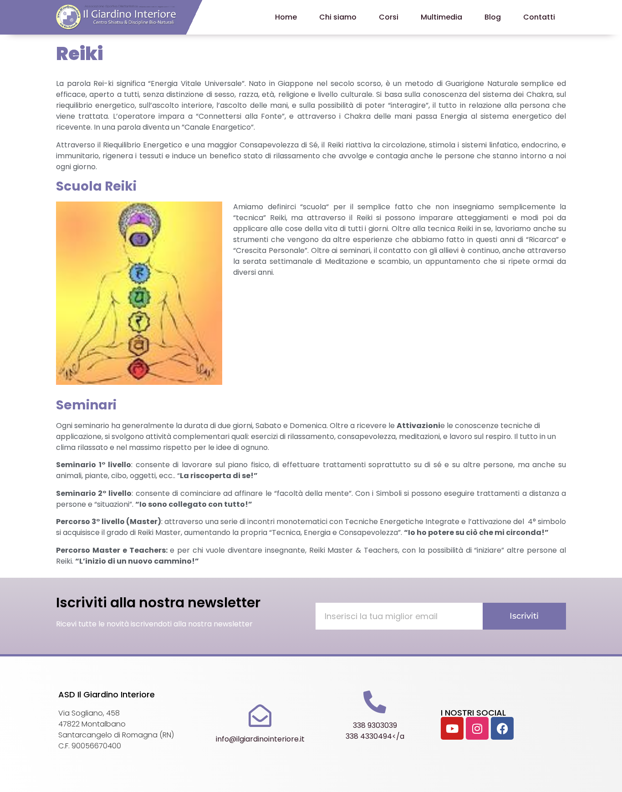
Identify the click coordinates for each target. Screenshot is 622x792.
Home (286, 17)
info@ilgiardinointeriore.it (260, 739)
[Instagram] (477, 728)
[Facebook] (502, 728)
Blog (492, 17)
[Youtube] (452, 728)
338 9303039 (375, 725)
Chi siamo (338, 17)
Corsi (388, 17)
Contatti (539, 17)
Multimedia (441, 17)
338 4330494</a (375, 736)
